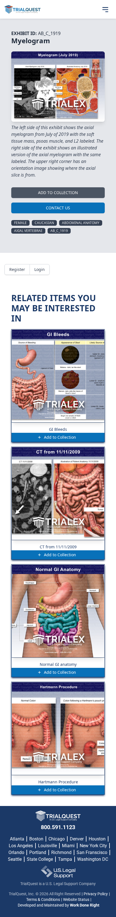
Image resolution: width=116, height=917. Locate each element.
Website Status (76, 899)
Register (17, 269)
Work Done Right (84, 905)
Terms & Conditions (43, 899)
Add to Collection (58, 192)
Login (39, 269)
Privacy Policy (96, 894)
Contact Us (58, 207)
